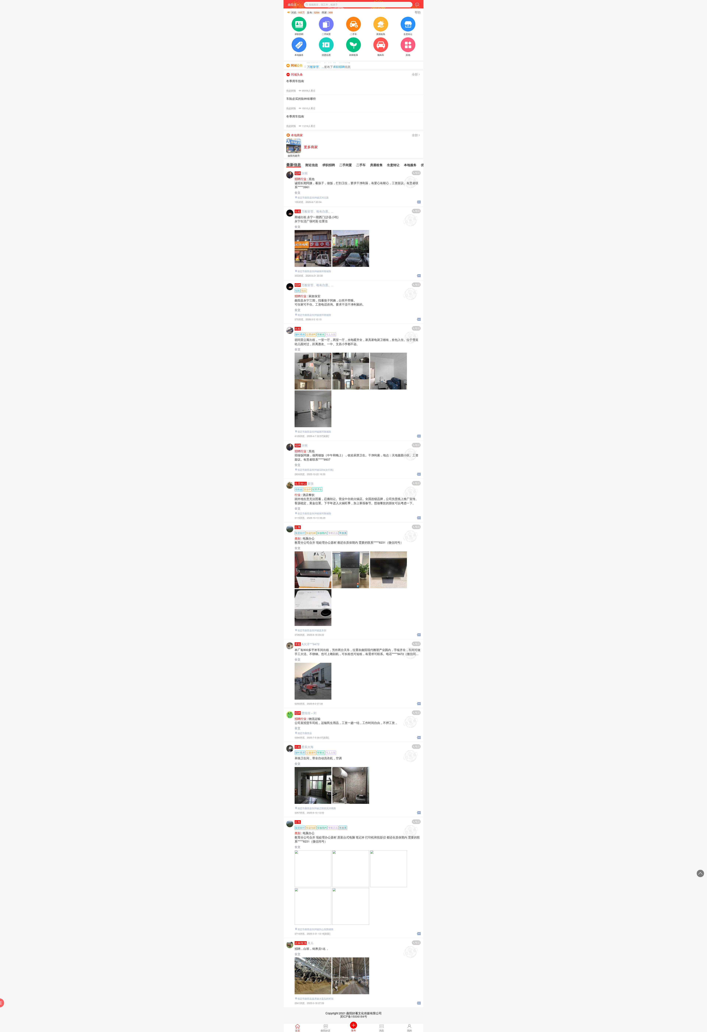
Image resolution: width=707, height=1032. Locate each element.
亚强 (310, 483)
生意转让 (393, 164)
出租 (298, 211)
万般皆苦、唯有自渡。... (317, 211)
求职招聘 (328, 164)
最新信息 (293, 164)
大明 (304, 173)
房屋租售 (376, 164)
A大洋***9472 (310, 644)
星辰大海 (307, 747)
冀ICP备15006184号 (353, 1016)
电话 (417, 172)
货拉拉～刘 (309, 713)
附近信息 (311, 164)
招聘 (298, 173)
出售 (298, 527)
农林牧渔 (301, 943)
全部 (415, 74)
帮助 (418, 12)
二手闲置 (345, 164)
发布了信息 (323, 64)
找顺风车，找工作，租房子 (323, 4)
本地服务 (410, 164)
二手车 (361, 164)
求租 (298, 644)
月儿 (310, 943)
